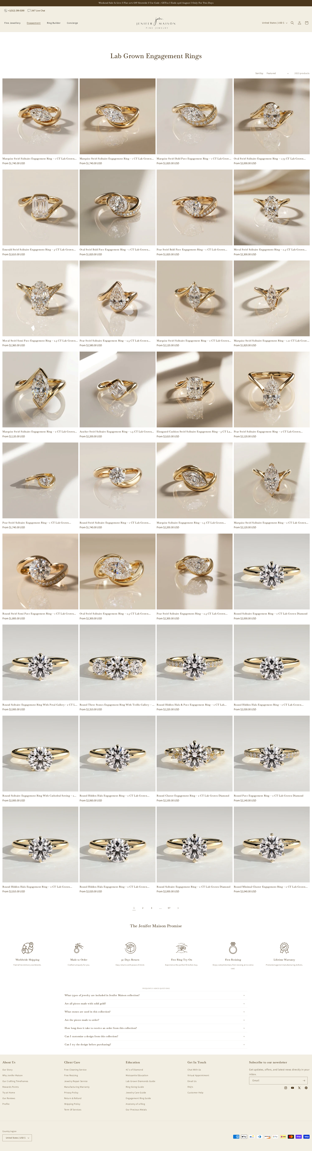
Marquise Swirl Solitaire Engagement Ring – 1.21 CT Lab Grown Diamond (271, 340)
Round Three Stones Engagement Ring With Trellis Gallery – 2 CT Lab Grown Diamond (117, 704)
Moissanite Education (137, 1075)
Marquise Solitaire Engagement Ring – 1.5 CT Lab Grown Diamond (190, 522)
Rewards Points (10, 1086)
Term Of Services (72, 1109)
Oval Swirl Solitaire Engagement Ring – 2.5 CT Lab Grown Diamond (114, 613)
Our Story (7, 1069)
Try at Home (8, 1092)
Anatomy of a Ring (135, 1103)
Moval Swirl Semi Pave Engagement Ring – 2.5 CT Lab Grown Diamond (39, 340)
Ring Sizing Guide (135, 1086)
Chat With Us (194, 1069)
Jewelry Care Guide (136, 1092)
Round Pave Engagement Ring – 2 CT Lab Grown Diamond (269, 795)
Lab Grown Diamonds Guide (140, 1081)
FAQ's (190, 1086)
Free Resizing (71, 1075)
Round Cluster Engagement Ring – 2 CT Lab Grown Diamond (193, 795)
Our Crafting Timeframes (15, 1081)
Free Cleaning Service (75, 1069)
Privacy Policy (71, 1092)
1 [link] (134, 908)
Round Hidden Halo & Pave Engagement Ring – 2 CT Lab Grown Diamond (190, 704)
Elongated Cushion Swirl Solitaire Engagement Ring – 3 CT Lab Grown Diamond (194, 431)
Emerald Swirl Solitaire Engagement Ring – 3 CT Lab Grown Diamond (38, 249)
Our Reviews (8, 1098)
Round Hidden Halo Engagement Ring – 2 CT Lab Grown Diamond (267, 704)
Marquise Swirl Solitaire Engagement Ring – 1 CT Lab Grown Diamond (38, 158)
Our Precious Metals (136, 1109)
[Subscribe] (303, 1080)
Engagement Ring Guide (138, 1098)
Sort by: (259, 73)
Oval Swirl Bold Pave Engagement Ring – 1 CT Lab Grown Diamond (114, 249)
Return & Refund (73, 1098)
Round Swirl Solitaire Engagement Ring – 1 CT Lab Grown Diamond (114, 522)
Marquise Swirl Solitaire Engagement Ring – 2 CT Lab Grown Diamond (193, 340)
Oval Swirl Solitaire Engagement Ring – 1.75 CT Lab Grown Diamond (269, 158)
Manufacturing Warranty (77, 1086)
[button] (13, 23)
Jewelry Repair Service (76, 1081)
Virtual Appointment (198, 1075)
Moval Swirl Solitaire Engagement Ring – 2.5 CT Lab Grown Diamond (269, 249)
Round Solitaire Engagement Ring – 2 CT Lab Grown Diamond (271, 613)
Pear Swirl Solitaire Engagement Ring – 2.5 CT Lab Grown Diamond (114, 340)
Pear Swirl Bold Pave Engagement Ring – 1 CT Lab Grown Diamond (191, 249)
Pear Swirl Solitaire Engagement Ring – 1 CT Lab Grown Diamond (35, 522)
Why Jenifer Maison (12, 1075)
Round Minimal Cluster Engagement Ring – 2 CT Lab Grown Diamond (270, 886)
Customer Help (195, 1092)
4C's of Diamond (134, 1069)
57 (169, 907)
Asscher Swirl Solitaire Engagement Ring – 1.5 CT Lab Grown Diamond (116, 431)
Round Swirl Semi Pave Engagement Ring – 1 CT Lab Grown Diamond (38, 613)
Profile (5, 1103)
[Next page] (178, 908)
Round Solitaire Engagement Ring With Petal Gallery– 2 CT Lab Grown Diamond (40, 704)
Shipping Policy (72, 1103)
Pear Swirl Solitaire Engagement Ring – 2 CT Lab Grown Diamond (267, 431)
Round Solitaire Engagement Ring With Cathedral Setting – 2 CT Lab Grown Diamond (38, 795)
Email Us (192, 1081)
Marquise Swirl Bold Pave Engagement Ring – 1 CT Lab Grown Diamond (194, 158)
